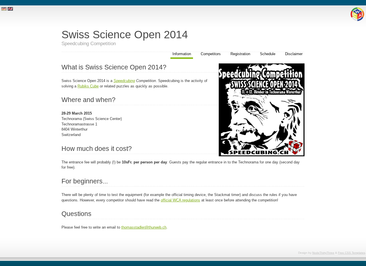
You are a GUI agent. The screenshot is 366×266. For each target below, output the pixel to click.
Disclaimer (294, 54)
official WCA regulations (180, 200)
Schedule (267, 54)
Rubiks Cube (88, 86)
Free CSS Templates (351, 252)
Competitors (211, 54)
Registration (240, 54)
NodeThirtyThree (323, 252)
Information (181, 54)
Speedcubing (124, 81)
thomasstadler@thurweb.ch (143, 227)
